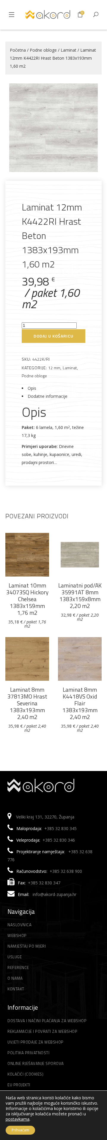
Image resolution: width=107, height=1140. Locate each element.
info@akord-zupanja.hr (54, 894)
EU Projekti (18, 1085)
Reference (18, 967)
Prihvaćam (20, 1130)
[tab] (53, 388)
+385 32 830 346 (59, 840)
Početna (18, 50)
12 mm (54, 368)
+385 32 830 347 (44, 883)
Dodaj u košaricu (53, 336)
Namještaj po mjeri (26, 946)
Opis (32, 388)
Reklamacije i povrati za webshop (42, 1031)
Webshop (17, 935)
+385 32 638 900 (66, 871)
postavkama (17, 1119)
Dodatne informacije (47, 396)
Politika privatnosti (28, 1053)
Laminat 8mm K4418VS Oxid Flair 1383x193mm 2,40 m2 (79, 703)
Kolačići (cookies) (25, 1074)
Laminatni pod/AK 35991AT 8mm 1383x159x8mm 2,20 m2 (80, 595)
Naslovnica (19, 925)
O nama (15, 978)
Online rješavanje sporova (35, 1063)
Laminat (68, 50)
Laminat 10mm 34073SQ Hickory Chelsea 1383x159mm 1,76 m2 (27, 599)
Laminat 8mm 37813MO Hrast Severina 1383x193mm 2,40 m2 (27, 703)
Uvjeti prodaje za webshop (35, 1042)
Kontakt (15, 989)
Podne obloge (43, 50)
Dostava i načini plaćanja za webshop (46, 1021)
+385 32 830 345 (60, 828)
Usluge (14, 957)
